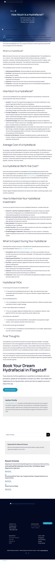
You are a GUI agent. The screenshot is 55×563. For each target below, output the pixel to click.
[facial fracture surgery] (27, 503)
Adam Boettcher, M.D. (11, 403)
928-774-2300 (12, 527)
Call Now (4, 560)
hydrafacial (9, 39)
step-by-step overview (25, 248)
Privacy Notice (41, 543)
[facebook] (28, 553)
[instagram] (26, 553)
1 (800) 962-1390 (13, 529)
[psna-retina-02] (13, 1)
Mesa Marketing (44, 550)
